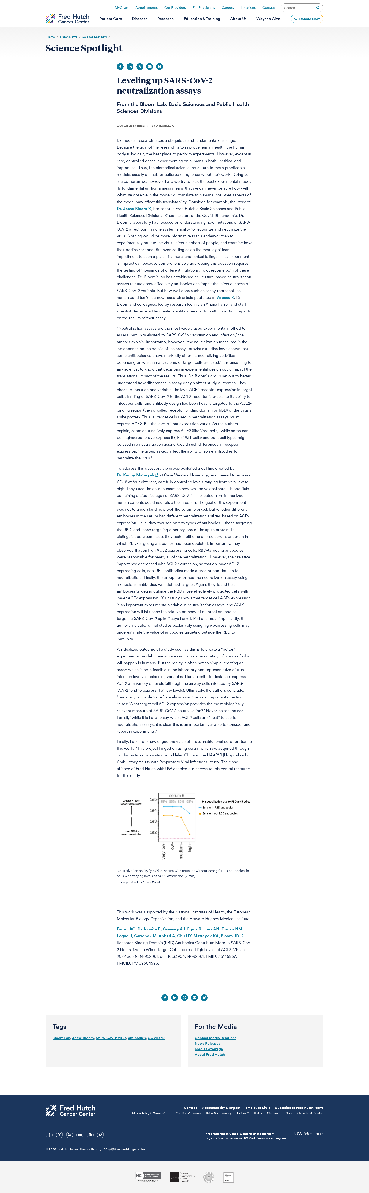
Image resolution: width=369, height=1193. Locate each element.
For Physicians (204, 8)
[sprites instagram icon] (90, 1135)
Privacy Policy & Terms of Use (151, 1113)
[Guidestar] (228, 1177)
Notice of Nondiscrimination (304, 1113)
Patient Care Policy (249, 1113)
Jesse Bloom (83, 1038)
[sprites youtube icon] (79, 1135)
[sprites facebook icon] (49, 1135)
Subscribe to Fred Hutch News (299, 1108)
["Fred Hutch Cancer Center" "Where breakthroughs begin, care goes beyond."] (67, 18)
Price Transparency (218, 1113)
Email (149, 66)
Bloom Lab (61, 1038)
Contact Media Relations (215, 1038)
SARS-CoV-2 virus (111, 1038)
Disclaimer (274, 1113)
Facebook (120, 66)
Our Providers (175, 8)
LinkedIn (130, 66)
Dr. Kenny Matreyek (136, 475)
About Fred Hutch (210, 1054)
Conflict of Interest (188, 1113)
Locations (248, 8)
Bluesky (159, 66)
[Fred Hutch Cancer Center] (70, 1110)
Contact (268, 8)
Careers (228, 8)
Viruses (223, 297)
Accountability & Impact (221, 1108)
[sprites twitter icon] (59, 1135)
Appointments (146, 8)
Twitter (139, 66)
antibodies (137, 1038)
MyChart (122, 8)
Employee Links (258, 1108)
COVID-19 (156, 1038)
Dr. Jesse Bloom (132, 208)
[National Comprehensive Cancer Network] (182, 1177)
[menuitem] (111, 19)
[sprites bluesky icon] (100, 1135)
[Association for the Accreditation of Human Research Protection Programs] (208, 1177)
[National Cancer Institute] (148, 1177)
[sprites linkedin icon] (69, 1135)
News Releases (207, 1043)
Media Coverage (209, 1049)
